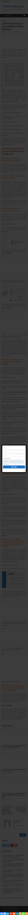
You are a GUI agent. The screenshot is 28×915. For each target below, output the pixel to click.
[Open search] (24, 15)
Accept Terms (7, 458)
